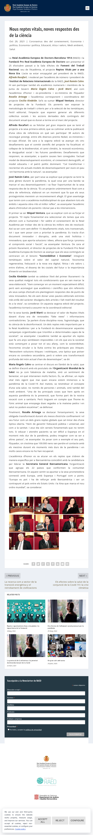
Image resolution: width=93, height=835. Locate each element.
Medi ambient (75, 45)
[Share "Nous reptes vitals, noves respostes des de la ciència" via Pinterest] (52, 564)
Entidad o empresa (14, 719)
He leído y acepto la (26, 730)
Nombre (11, 698)
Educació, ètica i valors (53, 45)
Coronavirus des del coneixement (49, 41)
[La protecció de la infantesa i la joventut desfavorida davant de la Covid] (26, 645)
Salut (12, 49)
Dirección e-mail (14, 690)
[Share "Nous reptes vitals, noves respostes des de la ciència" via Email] (62, 564)
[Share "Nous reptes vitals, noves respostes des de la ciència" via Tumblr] (48, 564)
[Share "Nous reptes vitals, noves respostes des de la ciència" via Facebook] (33, 564)
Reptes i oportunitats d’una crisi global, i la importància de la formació (23, 627)
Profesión (10, 712)
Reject (60, 820)
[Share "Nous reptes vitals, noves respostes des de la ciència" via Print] (67, 564)
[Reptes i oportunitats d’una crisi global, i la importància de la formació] (26, 611)
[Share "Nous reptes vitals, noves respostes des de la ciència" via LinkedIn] (57, 564)
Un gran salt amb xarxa (56, 660)
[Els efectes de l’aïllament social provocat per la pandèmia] (67, 611)
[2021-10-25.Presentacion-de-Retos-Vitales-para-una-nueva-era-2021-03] (21, 513)
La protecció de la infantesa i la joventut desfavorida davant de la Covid (22, 661)
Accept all (42, 820)
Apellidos (10, 705)
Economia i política (29, 45)
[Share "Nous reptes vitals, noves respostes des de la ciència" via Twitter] (38, 564)
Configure (77, 820)
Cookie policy (20, 829)
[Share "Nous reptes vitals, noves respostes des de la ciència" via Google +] (43, 564)
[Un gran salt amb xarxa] (67, 645)
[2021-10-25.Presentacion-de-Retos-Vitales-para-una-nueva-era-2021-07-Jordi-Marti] (21, 531)
